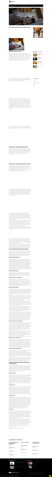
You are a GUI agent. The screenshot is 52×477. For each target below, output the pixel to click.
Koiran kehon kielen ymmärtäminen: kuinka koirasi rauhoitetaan (12, 447)
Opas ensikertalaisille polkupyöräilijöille (19, 466)
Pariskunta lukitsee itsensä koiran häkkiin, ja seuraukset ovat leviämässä (20, 462)
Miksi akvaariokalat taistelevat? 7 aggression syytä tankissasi (40, 58)
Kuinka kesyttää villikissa (25, 442)
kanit (34, 84)
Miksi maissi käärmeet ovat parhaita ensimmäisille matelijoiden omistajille (40, 62)
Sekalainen (35, 81)
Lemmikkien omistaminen (36, 82)
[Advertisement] (20, 33)
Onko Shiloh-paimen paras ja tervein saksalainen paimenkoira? (14, 443)
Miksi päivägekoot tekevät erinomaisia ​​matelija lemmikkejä (40, 54)
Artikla (34, 85)
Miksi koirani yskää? (35, 465)
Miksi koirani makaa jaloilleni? (40, 65)
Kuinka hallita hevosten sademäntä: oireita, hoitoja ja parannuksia (35, 447)
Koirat (34, 86)
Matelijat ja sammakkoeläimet (37, 83)
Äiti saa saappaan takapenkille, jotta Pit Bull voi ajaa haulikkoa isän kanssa (24, 446)
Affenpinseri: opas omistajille (24, 452)
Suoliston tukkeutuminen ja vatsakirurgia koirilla (37, 34)
